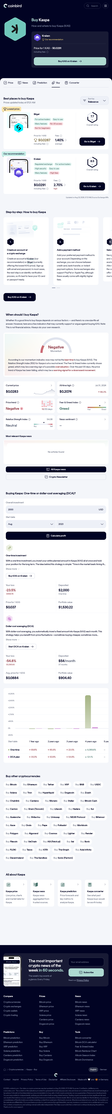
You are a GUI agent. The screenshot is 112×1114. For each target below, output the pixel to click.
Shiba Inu (33, 817)
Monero (51, 800)
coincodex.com (9, 1091)
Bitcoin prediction (12, 1037)
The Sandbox (38, 857)
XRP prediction (11, 1046)
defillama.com (93, 1088)
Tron (27, 792)
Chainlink (12, 800)
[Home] (5, 1069)
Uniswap (53, 817)
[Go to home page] (13, 5)
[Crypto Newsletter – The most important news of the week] (11, 976)
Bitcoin (11, 784)
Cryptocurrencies (12, 1002)
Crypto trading (11, 1015)
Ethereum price (46, 1006)
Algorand (31, 833)
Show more (11, 568)
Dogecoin (67, 792)
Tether (48, 784)
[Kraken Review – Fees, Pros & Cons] (18, 165)
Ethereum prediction (13, 1042)
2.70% (58, 185)
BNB (79, 784)
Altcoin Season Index (85, 1055)
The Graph (61, 849)
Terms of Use (40, 1079)
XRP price (44, 1010)
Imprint (16, 1079)
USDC (95, 784)
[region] (56, 254)
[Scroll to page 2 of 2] (58, 287)
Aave (10, 825)
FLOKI (11, 849)
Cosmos (51, 833)
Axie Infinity (83, 849)
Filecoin (12, 841)
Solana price (45, 1015)
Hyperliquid (46, 792)
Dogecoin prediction (13, 1059)
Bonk (85, 841)
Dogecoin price (46, 1023)
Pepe (42, 825)
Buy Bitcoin (44, 1037)
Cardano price (46, 1019)
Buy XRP (43, 1046)
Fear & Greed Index (84, 1046)
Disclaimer (53, 1079)
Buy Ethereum (45, 1042)
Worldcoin (80, 825)
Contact (7, 1079)
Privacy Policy (83, 980)
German (103, 1069)
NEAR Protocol (75, 817)
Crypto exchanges (12, 1006)
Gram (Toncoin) (34, 809)
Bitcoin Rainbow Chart (85, 1051)
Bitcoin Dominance (84, 1059)
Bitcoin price (45, 1002)
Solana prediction (12, 1051)
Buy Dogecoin (46, 1059)
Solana (11, 792)
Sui (90, 809)
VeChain (30, 841)
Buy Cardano (45, 1055)
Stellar (69, 800)
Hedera (74, 809)
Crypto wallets (11, 1010)
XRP (64, 784)
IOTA (43, 849)
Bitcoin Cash (88, 800)
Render (87, 833)
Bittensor (98, 817)
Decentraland (14, 857)
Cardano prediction (13, 1055)
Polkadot (60, 825)
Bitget (30, 262)
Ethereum (30, 784)
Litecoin (56, 809)
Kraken (30, 258)
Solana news (81, 1015)
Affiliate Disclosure (67, 1079)
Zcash (86, 792)
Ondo (27, 825)
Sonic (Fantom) (63, 857)
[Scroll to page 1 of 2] (53, 287)
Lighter (69, 833)
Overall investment (15, 502)
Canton (12, 809)
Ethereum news (82, 1006)
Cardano (32, 800)
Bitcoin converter (83, 1037)
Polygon (12, 833)
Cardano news (82, 1019)
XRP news (80, 1010)
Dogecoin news (82, 1023)
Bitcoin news (81, 1002)
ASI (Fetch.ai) (51, 841)
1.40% (59, 140)
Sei (70, 841)
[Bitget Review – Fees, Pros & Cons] (18, 120)
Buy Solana (44, 1051)
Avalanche (13, 817)
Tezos (27, 849)
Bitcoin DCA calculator (86, 1042)
